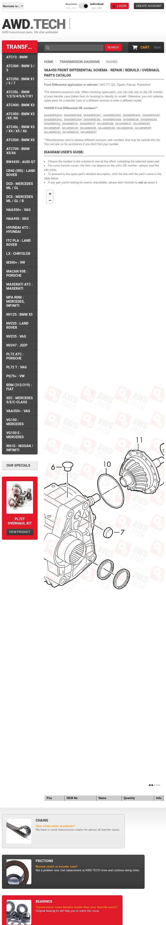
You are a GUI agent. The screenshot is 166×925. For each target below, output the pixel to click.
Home (48, 62)
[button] (71, 6)
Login (121, 6)
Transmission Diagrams (79, 62)
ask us (143, 182)
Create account (148, 6)
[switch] (83, 5)
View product (19, 532)
